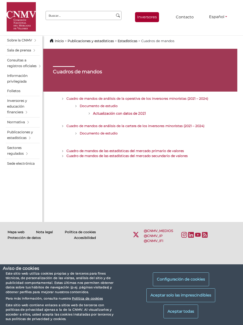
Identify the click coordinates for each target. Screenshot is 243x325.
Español (216, 17)
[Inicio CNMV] (21, 17)
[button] (23, 40)
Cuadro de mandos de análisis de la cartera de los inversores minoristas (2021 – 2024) (135, 126)
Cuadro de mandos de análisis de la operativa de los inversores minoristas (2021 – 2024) (137, 98)
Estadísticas (127, 41)
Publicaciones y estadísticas (91, 41)
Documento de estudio (99, 106)
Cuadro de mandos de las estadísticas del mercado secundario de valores (127, 156)
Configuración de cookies (181, 279)
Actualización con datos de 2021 (119, 113)
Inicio (59, 41)
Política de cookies (87, 298)
